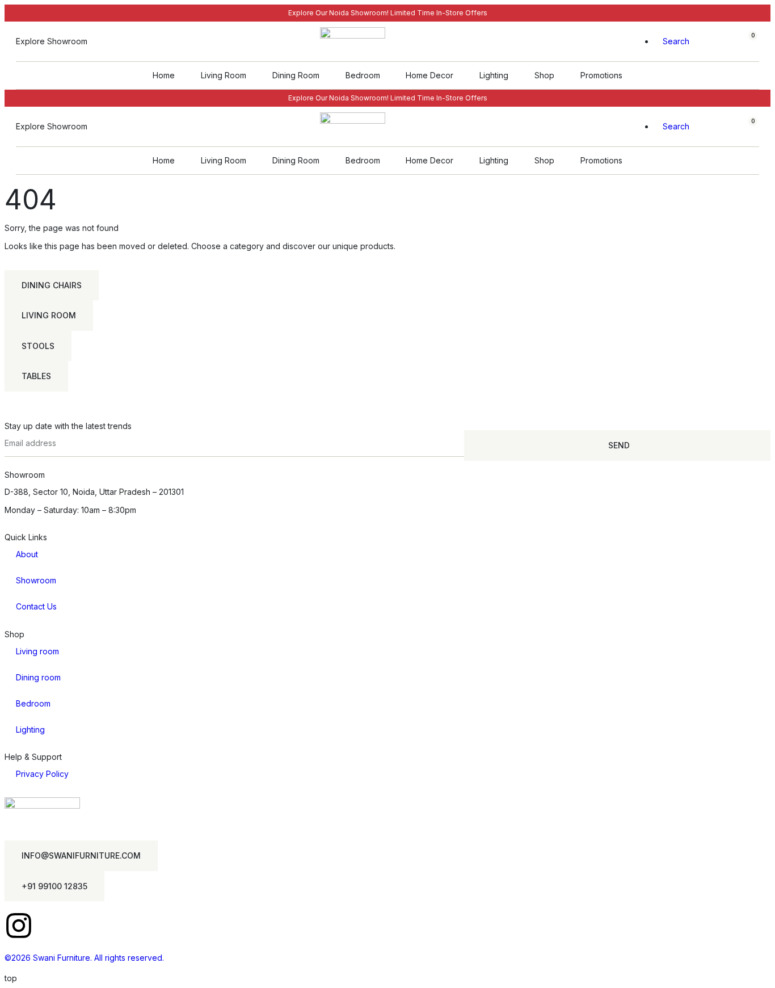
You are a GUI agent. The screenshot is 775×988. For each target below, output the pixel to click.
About (27, 554)
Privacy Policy (42, 774)
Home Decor (429, 75)
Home (164, 75)
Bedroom (363, 75)
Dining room (38, 677)
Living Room (223, 75)
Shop (544, 75)
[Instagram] (19, 925)
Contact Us (36, 606)
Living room (37, 651)
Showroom (36, 580)
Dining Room (295, 75)
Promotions (601, 75)
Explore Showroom (51, 41)
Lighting (493, 75)
